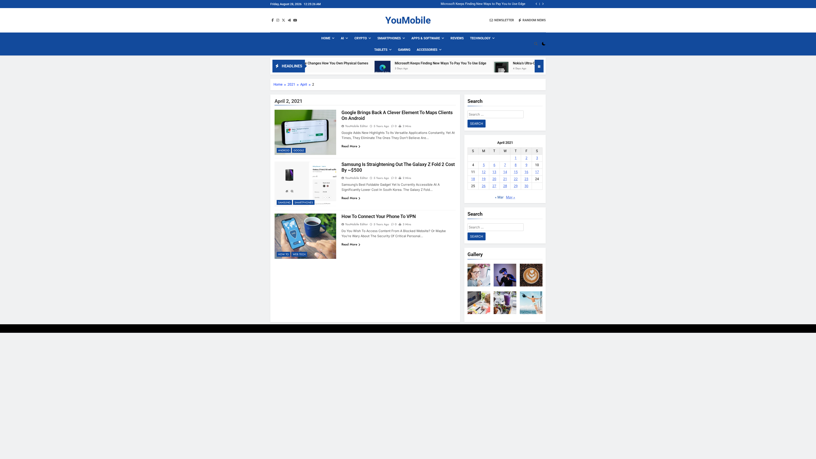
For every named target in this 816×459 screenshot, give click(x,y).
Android (283, 150)
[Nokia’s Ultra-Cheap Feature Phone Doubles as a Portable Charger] (474, 69)
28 (505, 186)
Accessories (427, 50)
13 (494, 172)
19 (484, 179)
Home (325, 38)
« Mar (499, 197)
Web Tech (299, 254)
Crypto (360, 38)
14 (505, 172)
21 (505, 179)
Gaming (404, 50)
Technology (480, 38)
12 (484, 172)
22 (516, 179)
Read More (349, 146)
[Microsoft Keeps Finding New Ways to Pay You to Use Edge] (356, 69)
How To (283, 254)
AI (342, 38)
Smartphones (389, 38)
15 (516, 172)
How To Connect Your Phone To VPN (378, 216)
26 (484, 186)
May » (510, 197)
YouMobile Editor (356, 126)
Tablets (380, 50)
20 (494, 179)
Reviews (457, 38)
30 (526, 186)
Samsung (284, 202)
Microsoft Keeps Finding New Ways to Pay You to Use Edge (483, 4)
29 (516, 186)
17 (537, 172)
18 (473, 179)
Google (298, 150)
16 (526, 172)
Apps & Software (425, 38)
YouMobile (408, 20)
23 (526, 179)
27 (494, 186)
